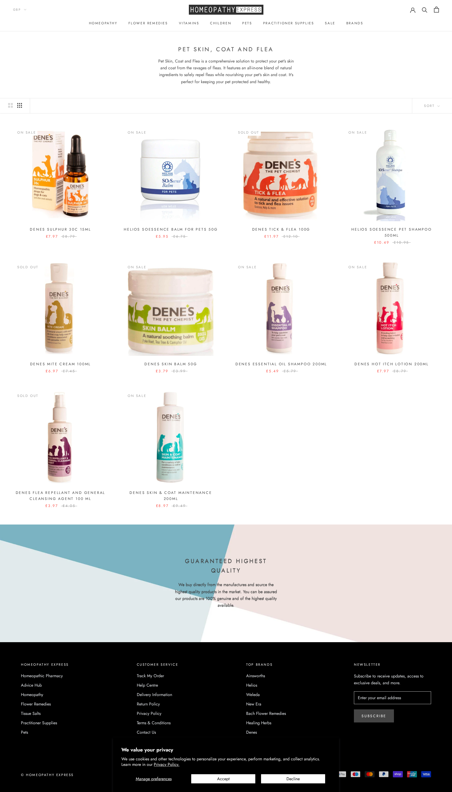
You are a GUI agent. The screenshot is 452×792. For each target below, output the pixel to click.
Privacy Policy (149, 713)
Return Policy (148, 704)
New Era (253, 704)
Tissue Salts (31, 713)
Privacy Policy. (166, 764)
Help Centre (147, 685)
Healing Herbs (258, 723)
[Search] (424, 9)
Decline (293, 779)
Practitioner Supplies (288, 23)
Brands (354, 23)
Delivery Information (154, 695)
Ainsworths (255, 676)
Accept (223, 779)
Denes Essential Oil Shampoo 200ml (281, 364)
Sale (330, 23)
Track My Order (150, 676)
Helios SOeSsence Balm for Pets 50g (171, 229)
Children (220, 23)
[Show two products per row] (10, 105)
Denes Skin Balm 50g (170, 364)
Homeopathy (103, 23)
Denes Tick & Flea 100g (281, 229)
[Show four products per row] (19, 105)
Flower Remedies (148, 23)
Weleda (253, 695)
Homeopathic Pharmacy (42, 676)
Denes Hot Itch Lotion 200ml (391, 364)
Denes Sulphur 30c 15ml (60, 229)
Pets (247, 23)
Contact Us (146, 732)
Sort (430, 105)
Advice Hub (31, 685)
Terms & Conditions (154, 723)
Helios (251, 685)
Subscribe (373, 716)
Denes (251, 732)
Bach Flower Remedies (266, 713)
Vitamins (189, 23)
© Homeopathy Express (47, 774)
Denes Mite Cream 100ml (60, 364)
